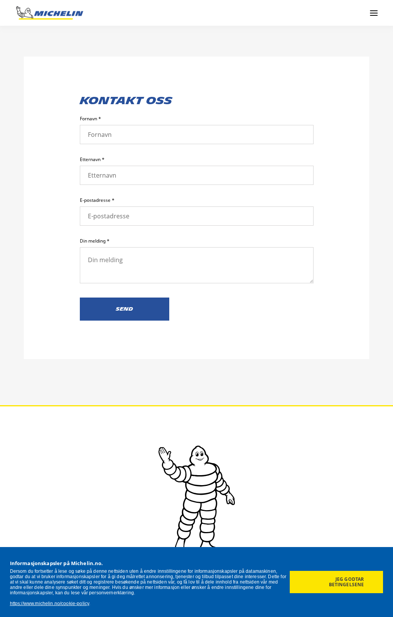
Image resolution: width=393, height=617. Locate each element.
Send (124, 309)
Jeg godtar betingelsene (346, 582)
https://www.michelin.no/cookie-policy (49, 603)
